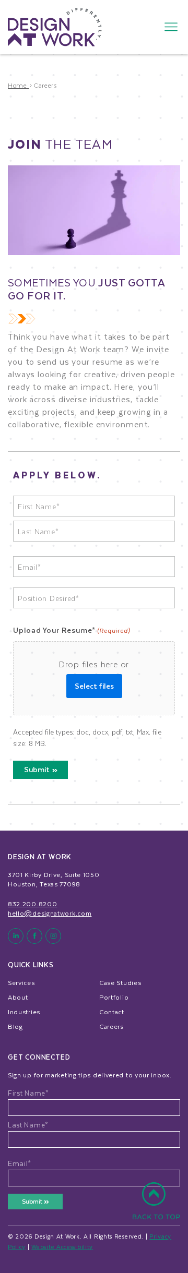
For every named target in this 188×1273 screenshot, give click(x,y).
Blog (15, 1026)
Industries (24, 1011)
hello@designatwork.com (49, 913)
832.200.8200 (32, 903)
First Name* (28, 1093)
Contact (111, 1011)
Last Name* (28, 1125)
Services (21, 982)
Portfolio (113, 997)
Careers (111, 1026)
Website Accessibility (62, 1247)
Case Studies (120, 982)
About (18, 997)
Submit (37, 769)
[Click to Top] (156, 1206)
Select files (94, 686)
